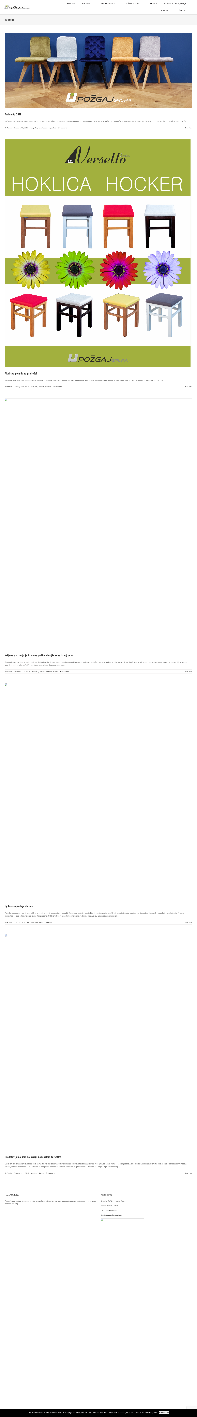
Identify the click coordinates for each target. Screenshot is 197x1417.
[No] (193, 1413)
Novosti (40, 128)
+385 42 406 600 (113, 1205)
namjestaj (33, 128)
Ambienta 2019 (13, 114)
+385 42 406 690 (111, 1210)
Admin (9, 128)
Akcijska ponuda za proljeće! (21, 373)
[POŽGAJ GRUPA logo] (17, 6)
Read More (188, 128)
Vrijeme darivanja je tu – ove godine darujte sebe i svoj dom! (39, 655)
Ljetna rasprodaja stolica (19, 906)
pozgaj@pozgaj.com (114, 1215)
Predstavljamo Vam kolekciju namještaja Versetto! (33, 1157)
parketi (53, 128)
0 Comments (62, 128)
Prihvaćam (164, 1412)
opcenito (47, 128)
